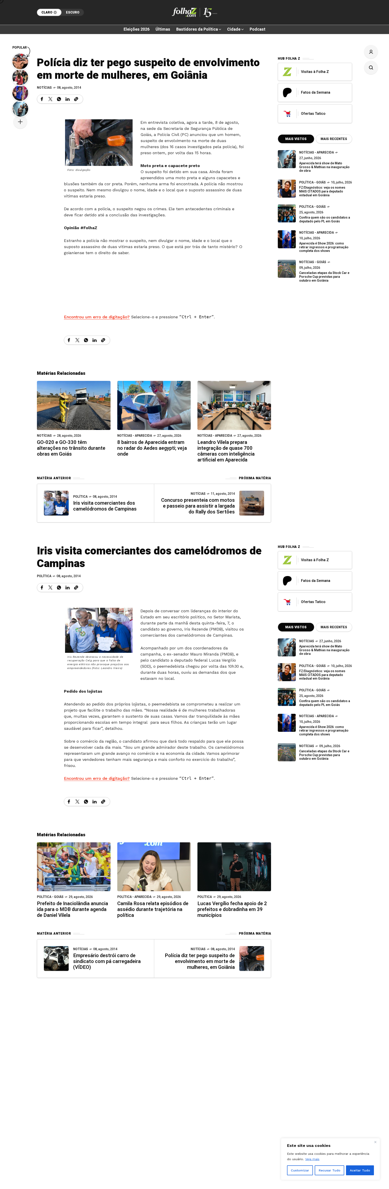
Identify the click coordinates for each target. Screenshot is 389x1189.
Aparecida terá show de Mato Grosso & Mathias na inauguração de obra (324, 167)
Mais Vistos (296, 139)
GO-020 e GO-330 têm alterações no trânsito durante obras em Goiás (71, 448)
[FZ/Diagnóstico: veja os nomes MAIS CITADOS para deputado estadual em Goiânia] (287, 672)
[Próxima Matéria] (251, 503)
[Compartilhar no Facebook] (42, 99)
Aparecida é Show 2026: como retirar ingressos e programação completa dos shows (323, 247)
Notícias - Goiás (312, 262)
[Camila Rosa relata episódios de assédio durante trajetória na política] (154, 866)
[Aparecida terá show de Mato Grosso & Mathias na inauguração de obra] (287, 159)
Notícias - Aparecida (134, 435)
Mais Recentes (334, 139)
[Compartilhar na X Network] (50, 99)
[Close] (375, 1142)
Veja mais (312, 1159)
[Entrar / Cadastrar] (371, 52)
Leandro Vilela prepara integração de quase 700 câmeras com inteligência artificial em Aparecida (226, 451)
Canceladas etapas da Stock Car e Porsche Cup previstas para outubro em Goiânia (324, 277)
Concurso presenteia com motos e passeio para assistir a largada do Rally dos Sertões (198, 506)
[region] (330, 1159)
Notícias (44, 87)
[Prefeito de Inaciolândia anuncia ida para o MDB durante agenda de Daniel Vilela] (74, 866)
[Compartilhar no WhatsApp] (59, 99)
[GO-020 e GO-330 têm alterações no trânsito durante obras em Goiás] (74, 405)
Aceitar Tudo (360, 1170)
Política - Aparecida (134, 897)
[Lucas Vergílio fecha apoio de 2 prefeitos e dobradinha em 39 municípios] (234, 866)
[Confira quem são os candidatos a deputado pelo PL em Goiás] (287, 213)
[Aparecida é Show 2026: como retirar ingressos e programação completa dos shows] (287, 723)
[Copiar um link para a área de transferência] (76, 99)
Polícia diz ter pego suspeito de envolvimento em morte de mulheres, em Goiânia (200, 961)
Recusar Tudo (329, 1170)
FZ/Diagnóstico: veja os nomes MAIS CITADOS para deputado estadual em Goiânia (322, 191)
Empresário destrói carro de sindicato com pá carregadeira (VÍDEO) (107, 961)
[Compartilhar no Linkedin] (67, 99)
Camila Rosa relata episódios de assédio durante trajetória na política (152, 909)
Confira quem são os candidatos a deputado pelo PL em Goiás (324, 219)
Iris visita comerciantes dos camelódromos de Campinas (105, 506)
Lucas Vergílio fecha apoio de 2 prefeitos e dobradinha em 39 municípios (232, 909)
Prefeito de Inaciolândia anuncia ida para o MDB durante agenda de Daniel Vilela (72, 909)
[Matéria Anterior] (56, 503)
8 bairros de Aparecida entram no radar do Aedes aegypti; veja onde (152, 448)
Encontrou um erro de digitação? (97, 316)
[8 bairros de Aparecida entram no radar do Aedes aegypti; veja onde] (154, 405)
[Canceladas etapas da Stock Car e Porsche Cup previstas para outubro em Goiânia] (287, 269)
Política (80, 496)
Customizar (300, 1170)
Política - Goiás (312, 182)
